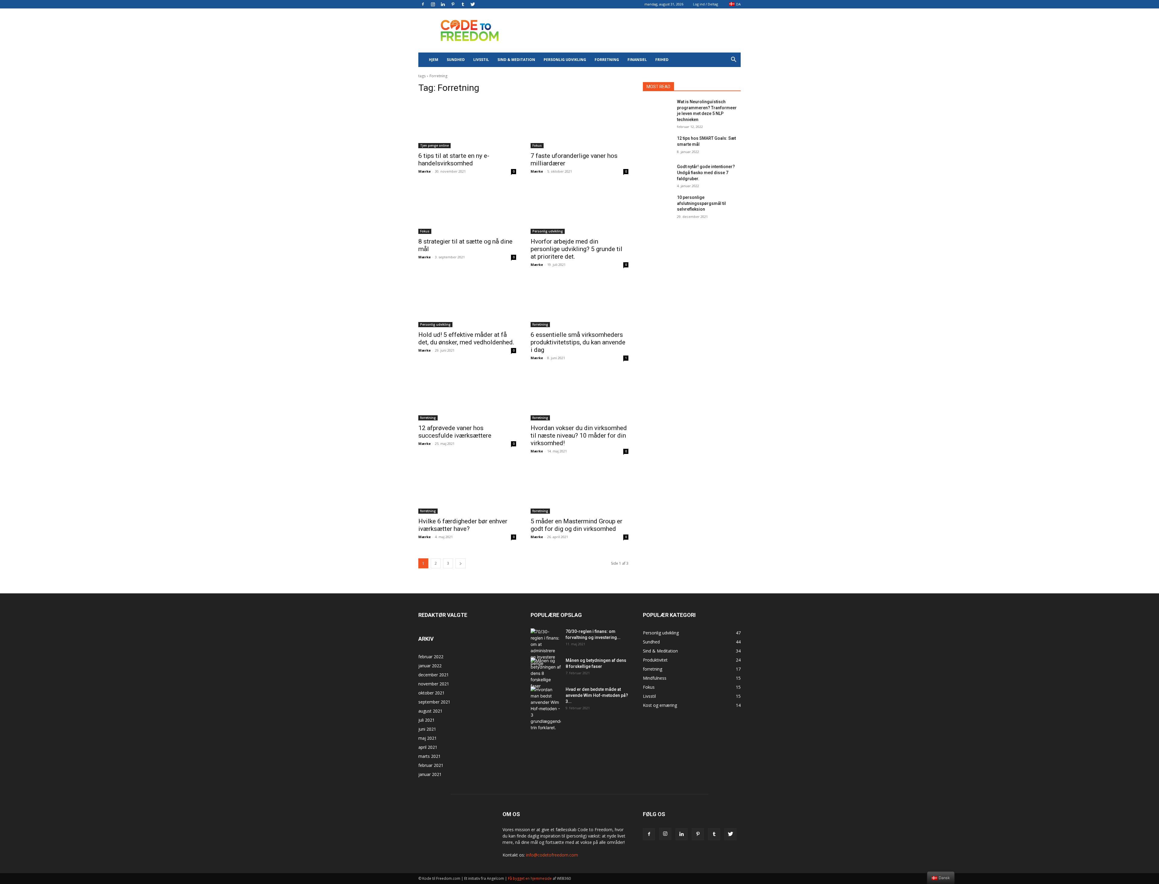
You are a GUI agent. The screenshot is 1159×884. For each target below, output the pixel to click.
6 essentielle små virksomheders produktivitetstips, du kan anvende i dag (578, 342)
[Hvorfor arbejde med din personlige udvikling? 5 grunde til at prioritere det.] (579, 209)
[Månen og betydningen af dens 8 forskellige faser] (546, 673)
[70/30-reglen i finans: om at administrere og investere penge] (546, 647)
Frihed (662, 59)
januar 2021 (430, 774)
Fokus (537, 145)
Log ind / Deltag (705, 4)
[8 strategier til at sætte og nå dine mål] (467, 209)
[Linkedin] (442, 4)
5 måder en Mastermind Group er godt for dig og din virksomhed (576, 525)
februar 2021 (430, 765)
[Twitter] (472, 4)
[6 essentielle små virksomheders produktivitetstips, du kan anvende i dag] (579, 302)
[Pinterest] (452, 4)
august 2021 (430, 711)
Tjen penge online (434, 145)
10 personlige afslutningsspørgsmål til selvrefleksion (701, 203)
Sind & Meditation (516, 59)
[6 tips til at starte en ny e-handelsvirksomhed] (467, 123)
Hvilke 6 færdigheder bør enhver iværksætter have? (462, 525)
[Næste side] (460, 563)
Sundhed (456, 59)
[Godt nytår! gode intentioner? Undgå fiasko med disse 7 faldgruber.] (657, 174)
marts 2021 (429, 756)
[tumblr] (462, 4)
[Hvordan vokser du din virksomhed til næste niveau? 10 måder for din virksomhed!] (579, 396)
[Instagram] (432, 4)
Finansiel (637, 59)
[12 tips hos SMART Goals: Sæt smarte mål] (657, 146)
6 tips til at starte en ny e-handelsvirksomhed (453, 159)
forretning (607, 59)
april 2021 (427, 747)
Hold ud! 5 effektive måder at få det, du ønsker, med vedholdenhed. (466, 338)
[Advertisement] (631, 30)
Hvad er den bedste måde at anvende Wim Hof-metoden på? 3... (597, 695)
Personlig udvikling (565, 59)
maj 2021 (427, 738)
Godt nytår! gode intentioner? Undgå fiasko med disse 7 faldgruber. (706, 172)
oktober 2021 (431, 693)
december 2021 (433, 675)
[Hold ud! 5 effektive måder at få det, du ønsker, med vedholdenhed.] (467, 302)
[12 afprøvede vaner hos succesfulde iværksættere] (467, 396)
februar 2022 (430, 656)
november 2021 (433, 684)
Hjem (433, 59)
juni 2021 (427, 729)
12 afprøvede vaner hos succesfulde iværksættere (454, 431)
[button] (733, 60)
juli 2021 (426, 720)
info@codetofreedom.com (552, 855)
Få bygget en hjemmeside (530, 878)
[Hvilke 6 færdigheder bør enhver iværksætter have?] (467, 489)
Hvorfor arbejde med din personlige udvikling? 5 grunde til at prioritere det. (576, 249)
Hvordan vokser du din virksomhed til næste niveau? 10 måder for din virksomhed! (579, 435)
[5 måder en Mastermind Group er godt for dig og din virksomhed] (579, 489)
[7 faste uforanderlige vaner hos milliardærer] (579, 123)
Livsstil (481, 59)
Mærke (424, 171)
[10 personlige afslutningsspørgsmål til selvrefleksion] (657, 205)
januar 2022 (430, 666)
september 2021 (434, 702)
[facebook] (422, 4)
